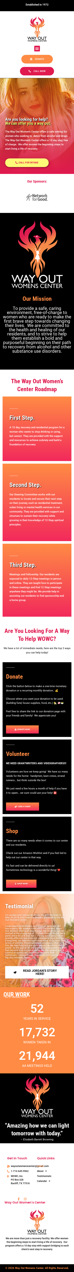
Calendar (42, 1181)
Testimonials (44, 1176)
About (40, 1171)
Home (40, 1166)
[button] (37, 48)
